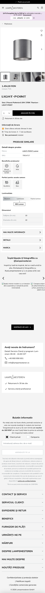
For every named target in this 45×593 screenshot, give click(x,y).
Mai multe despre (13, 559)
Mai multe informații (14, 232)
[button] (5, 77)
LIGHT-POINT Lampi (30, 151)
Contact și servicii (14, 494)
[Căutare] (38, 7)
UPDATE (21, 18)
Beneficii (7, 518)
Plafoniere (8, 24)
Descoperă (27, 15)
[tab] (22, 494)
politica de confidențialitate (27, 481)
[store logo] (16, 7)
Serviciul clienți (13, 502)
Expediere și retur (14, 510)
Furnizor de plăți (13, 526)
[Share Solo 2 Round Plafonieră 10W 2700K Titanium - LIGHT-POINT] (41, 35)
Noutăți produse (13, 567)
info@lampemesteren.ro (18, 362)
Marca (6, 247)
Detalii (6, 240)
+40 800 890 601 (16, 358)
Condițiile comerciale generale (23, 585)
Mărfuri (7, 543)
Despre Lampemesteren (17, 551)
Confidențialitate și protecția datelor (22, 577)
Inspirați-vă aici (21, 327)
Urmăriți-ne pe (11, 534)
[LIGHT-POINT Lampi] (14, 96)
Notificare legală (23, 581)
